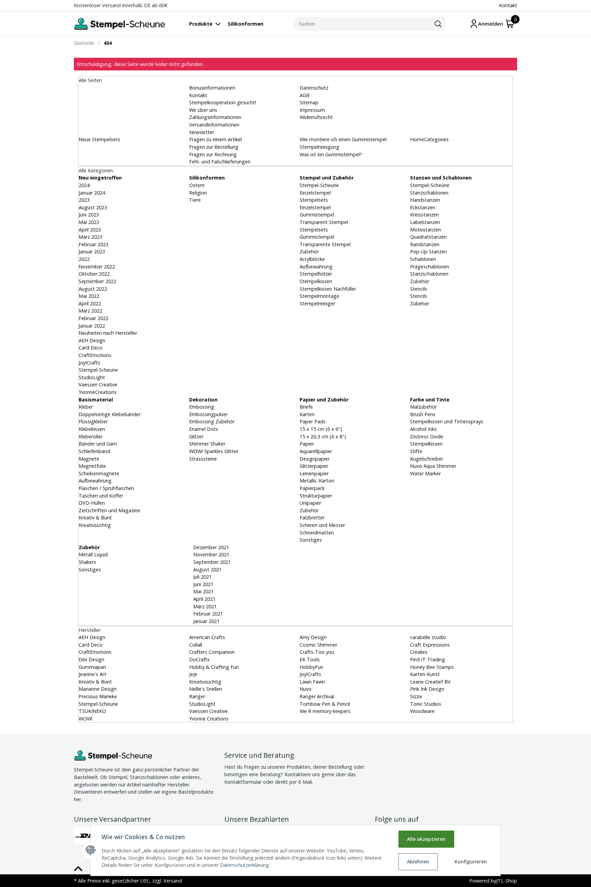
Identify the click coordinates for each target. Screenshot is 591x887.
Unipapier (310, 503)
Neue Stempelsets (99, 139)
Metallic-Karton (317, 480)
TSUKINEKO (92, 711)
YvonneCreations (98, 392)
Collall (195, 644)
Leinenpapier (314, 473)
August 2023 (93, 207)
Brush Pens (422, 414)
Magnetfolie (92, 466)
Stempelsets (314, 200)
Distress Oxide (426, 436)
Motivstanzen (425, 229)
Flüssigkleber (93, 421)
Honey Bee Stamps (432, 667)
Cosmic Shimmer (318, 644)
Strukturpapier (316, 495)
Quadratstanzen (428, 237)
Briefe (306, 406)
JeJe (193, 674)
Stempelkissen (316, 281)
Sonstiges (311, 540)
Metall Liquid (93, 554)
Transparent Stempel (324, 222)
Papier (307, 443)
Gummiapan (92, 667)
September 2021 (211, 562)
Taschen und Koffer (101, 495)
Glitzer (196, 436)
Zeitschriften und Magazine (109, 510)
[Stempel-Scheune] (119, 24)
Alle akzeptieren (426, 839)
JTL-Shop (506, 880)
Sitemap (309, 102)
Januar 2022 (92, 325)
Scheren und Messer (322, 525)
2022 (84, 259)
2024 (84, 185)
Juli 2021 (202, 576)
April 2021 (203, 599)
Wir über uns (203, 110)
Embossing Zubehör (212, 421)
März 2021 (204, 606)
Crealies (419, 652)
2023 (84, 200)
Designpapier (315, 458)
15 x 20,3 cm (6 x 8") (323, 436)
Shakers (87, 562)
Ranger (197, 696)
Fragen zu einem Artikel (215, 139)
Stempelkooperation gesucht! (222, 102)
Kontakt (508, 5)
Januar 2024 (92, 192)
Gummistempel (317, 214)
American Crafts (207, 637)
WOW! (85, 718)
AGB (305, 95)
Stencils (418, 289)
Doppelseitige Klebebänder (110, 414)
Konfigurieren (471, 861)
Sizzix (416, 696)
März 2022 (90, 310)
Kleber (86, 406)
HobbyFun (311, 667)
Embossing (201, 406)
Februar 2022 (93, 318)
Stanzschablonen (429, 192)
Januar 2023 (92, 251)
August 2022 (93, 289)
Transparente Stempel (325, 244)
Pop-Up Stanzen (428, 251)
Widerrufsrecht (316, 117)
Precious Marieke (98, 696)
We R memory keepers (325, 711)
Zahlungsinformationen (215, 117)
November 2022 (97, 266)
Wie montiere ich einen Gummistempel (343, 139)
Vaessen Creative (98, 384)
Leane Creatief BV (430, 681)
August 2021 (207, 569)
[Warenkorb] (510, 23)
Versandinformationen (214, 124)
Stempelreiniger (317, 303)
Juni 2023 (89, 214)
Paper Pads (313, 421)
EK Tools (310, 659)
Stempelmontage (319, 296)
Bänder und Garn (98, 443)
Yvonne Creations (208, 718)
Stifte (416, 451)
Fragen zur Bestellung (213, 147)
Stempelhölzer (316, 273)
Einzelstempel (315, 192)
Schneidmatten (317, 532)
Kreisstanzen (424, 214)
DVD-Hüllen (92, 503)
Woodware (422, 711)
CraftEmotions (95, 355)
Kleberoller (91, 436)
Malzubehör (423, 406)
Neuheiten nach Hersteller (108, 333)
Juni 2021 (202, 584)
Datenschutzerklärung (244, 865)
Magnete (89, 458)
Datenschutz (314, 87)
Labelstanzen (425, 222)
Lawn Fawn (312, 681)
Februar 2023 (93, 244)
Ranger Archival (317, 696)
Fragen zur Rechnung (213, 154)
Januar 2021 (206, 621)
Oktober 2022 (94, 273)
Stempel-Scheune (98, 370)
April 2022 (90, 303)
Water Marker (425, 473)
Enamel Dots (203, 429)
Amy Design (313, 637)
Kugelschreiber (426, 458)
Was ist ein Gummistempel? (331, 154)
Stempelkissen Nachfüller (328, 289)
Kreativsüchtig (95, 525)
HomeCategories (429, 139)
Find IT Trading (427, 659)
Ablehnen (418, 861)
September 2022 (97, 281)
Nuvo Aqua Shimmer (433, 466)
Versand (172, 880)
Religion (198, 192)
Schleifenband (94, 451)
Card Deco (91, 347)
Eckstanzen (422, 207)
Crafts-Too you (317, 652)
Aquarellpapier (316, 451)
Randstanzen (424, 244)
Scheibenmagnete (99, 473)
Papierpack (312, 488)
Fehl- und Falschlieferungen (219, 161)
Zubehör (309, 251)
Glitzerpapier (314, 466)
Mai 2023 (89, 222)
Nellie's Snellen (205, 689)
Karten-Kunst (425, 674)
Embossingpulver (208, 414)
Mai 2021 (203, 591)
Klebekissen (92, 429)
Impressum (312, 110)
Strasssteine (203, 458)
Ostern (197, 185)
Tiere (195, 200)
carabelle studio (428, 637)
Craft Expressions (430, 644)
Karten (307, 414)
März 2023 (90, 237)
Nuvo (306, 689)
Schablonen (423, 259)
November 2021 (210, 554)
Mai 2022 (89, 296)
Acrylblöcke (312, 259)
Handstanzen (425, 200)
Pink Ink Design (427, 689)
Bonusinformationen (212, 87)
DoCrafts (199, 659)
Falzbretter (312, 517)
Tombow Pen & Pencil (325, 704)
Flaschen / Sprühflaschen (106, 488)
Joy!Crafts (89, 362)
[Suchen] (438, 24)
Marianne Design (98, 689)
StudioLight (92, 377)
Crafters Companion (212, 652)
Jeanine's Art (92, 674)
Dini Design (91, 659)
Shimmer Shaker (207, 443)
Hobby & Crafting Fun (214, 667)
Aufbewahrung (316, 266)
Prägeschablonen (429, 266)
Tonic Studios (425, 704)
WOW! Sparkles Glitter (213, 451)
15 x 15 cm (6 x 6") (321, 429)
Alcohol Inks (423, 429)
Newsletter (201, 132)
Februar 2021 (207, 613)
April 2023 (90, 229)
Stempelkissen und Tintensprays (446, 421)
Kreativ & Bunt (95, 517)
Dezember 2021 (210, 547)
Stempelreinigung (319, 147)
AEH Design (92, 340)
